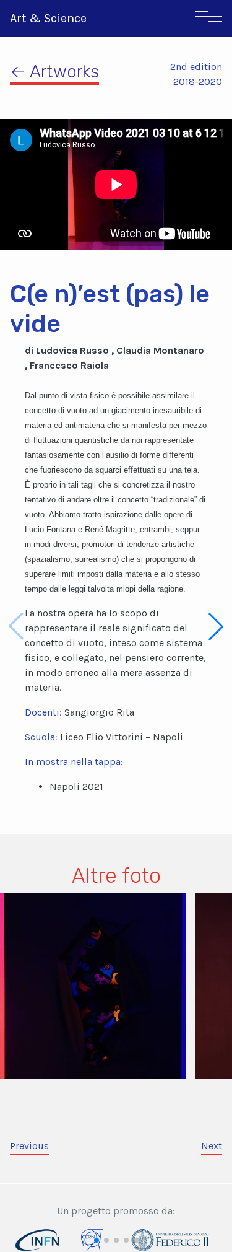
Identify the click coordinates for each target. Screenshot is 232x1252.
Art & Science (48, 18)
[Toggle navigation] (208, 18)
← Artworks (54, 71)
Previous (29, 1146)
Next (211, 1146)
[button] (216, 626)
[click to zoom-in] (93, 985)
